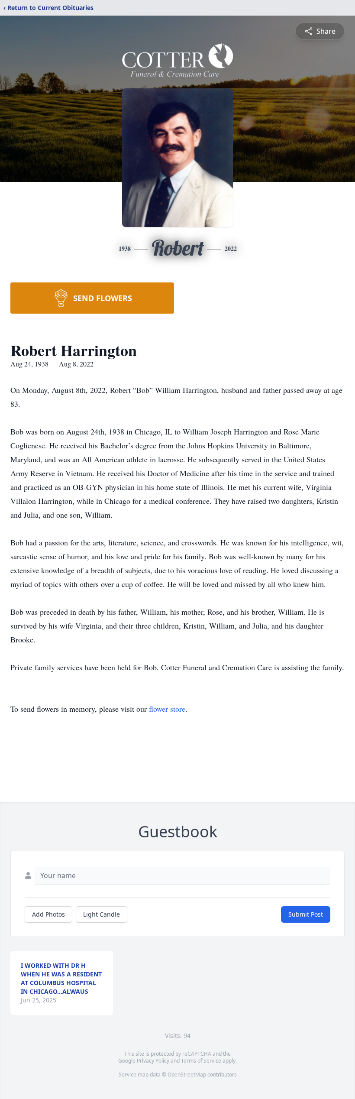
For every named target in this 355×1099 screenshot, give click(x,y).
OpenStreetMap (187, 1074)
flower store (167, 708)
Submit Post (305, 914)
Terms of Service (201, 1060)
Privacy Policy (153, 1060)
